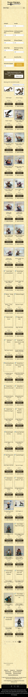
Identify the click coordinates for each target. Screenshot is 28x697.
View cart (19, 76)
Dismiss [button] (15, 694)
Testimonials (8, 673)
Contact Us (12, 670)
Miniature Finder (17, 673)
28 (15, 641)
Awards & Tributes (17, 671)
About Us (6, 670)
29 (17, 641)
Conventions (19, 670)
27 (13, 641)
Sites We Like (8, 671)
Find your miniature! (19, 64)
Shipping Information (13, 675)
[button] (8, 106)
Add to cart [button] (8, 104)
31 (21, 641)
